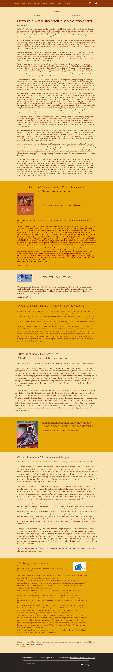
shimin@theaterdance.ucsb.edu (82, 657)
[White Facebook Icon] (93, 3)
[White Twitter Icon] (90, 3)
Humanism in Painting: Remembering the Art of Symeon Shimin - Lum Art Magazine (67, 424)
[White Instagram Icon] (96, 3)
